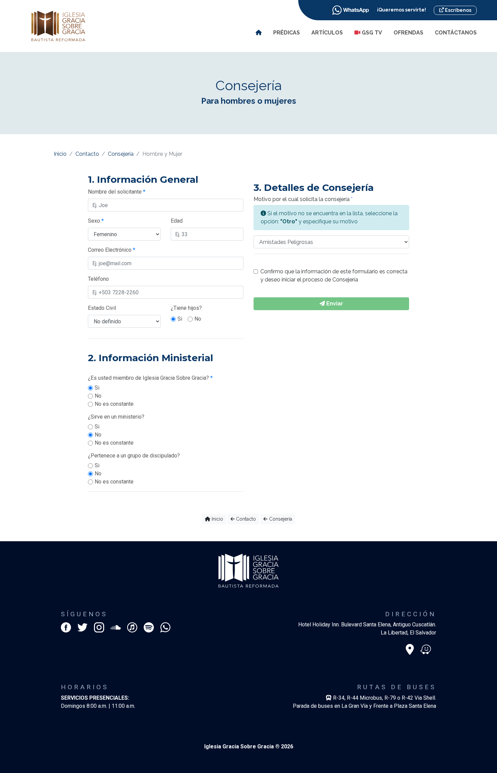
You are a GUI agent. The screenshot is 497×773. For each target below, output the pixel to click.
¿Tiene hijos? (186, 308)
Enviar (334, 303)
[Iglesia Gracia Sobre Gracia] (58, 25)
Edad (177, 221)
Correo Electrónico (111, 250)
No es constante (114, 404)
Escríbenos (457, 10)
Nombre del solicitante (116, 192)
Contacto (87, 154)
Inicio (60, 154)
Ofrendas (408, 32)
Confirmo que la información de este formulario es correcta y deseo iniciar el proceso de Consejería (333, 275)
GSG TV (371, 32)
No (197, 319)
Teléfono (98, 279)
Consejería (121, 154)
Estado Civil (102, 308)
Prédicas (286, 32)
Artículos (327, 32)
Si (180, 319)
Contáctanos (456, 32)
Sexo (96, 221)
